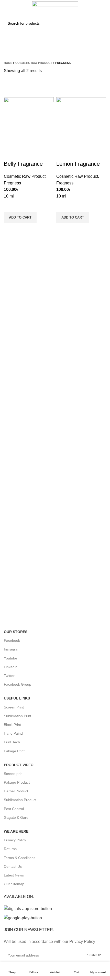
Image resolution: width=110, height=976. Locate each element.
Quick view (10, 229)
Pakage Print (14, 751)
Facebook (12, 640)
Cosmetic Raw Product (33, 62)
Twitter (9, 676)
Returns (10, 849)
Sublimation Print (17, 716)
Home (8, 62)
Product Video (19, 765)
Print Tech (12, 742)
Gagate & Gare (16, 817)
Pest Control (14, 809)
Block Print (12, 725)
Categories (52, 48)
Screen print (14, 774)
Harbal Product (16, 791)
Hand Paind (13, 733)
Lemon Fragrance (78, 164)
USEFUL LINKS (17, 698)
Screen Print (14, 707)
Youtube (10, 658)
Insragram (12, 649)
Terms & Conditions (19, 858)
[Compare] (10, 153)
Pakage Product (17, 782)
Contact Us (13, 866)
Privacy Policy (15, 840)
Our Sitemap (14, 884)
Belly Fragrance (23, 164)
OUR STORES (15, 632)
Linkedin (10, 667)
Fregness (12, 183)
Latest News (14, 875)
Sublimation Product (20, 800)
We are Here (16, 831)
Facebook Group (17, 684)
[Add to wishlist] (10, 205)
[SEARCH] (99, 23)
